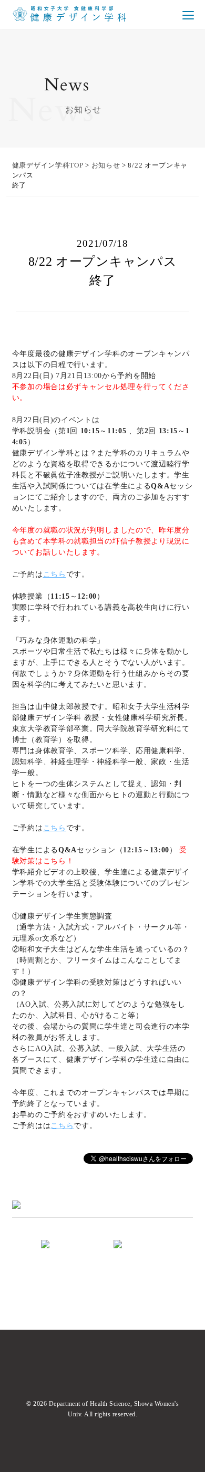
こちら (54, 574)
